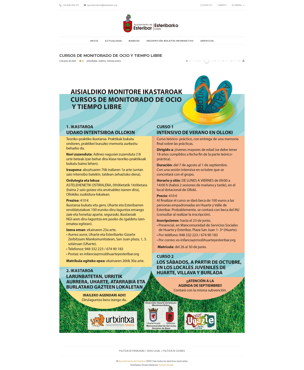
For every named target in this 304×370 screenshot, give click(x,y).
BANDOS (134, 40)
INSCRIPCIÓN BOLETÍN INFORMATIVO (169, 40)
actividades (92, 61)
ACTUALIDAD (113, 40)
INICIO (94, 40)
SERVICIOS (207, 40)
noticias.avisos (114, 61)
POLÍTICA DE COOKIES (174, 351)
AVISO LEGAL (153, 351)
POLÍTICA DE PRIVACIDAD (132, 351)
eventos (102, 61)
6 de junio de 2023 (67, 61)
